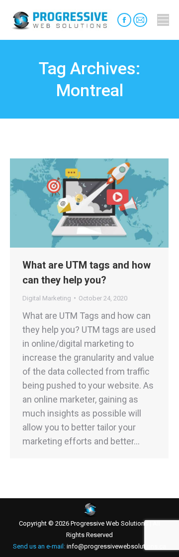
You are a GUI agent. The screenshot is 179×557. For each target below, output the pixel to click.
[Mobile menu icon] (163, 20)
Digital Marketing (46, 298)
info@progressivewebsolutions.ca (115, 546)
